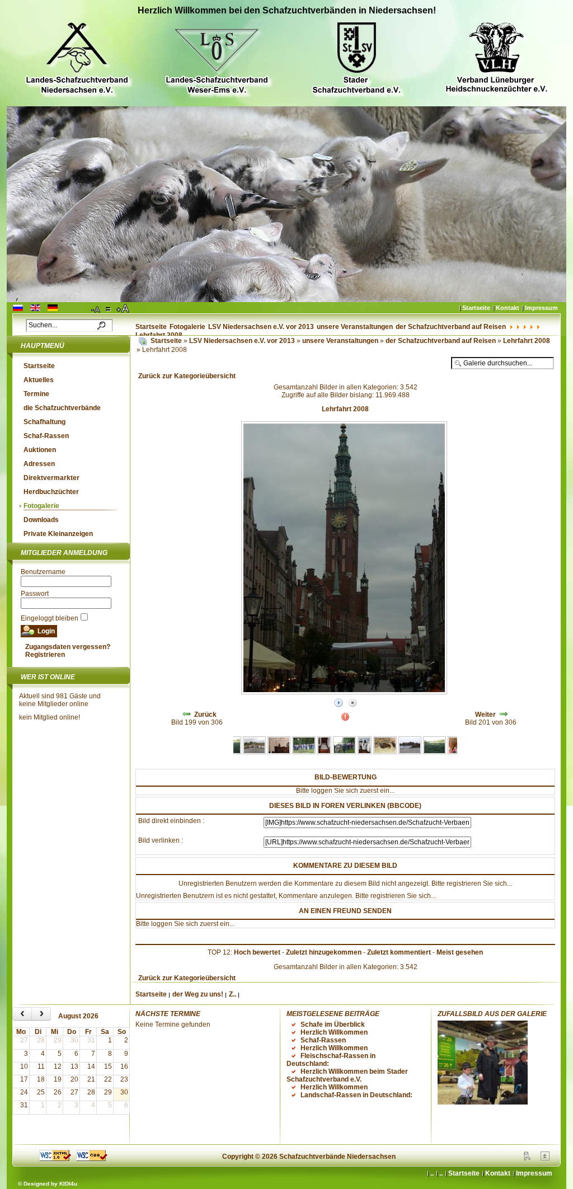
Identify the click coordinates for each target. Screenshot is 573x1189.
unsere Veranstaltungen (355, 327)
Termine (36, 394)
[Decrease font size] (96, 308)
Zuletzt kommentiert (399, 952)
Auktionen (40, 450)
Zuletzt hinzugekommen (323, 952)
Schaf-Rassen (46, 436)
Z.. (232, 994)
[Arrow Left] (186, 714)
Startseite (476, 307)
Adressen (39, 464)
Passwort (35, 594)
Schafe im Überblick (332, 1024)
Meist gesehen (459, 952)
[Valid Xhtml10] (55, 1159)
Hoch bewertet (257, 952)
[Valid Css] (91, 1159)
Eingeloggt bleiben (49, 618)
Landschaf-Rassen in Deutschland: (356, 1095)
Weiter (485, 714)
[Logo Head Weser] (216, 60)
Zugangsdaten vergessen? (67, 647)
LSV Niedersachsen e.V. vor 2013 (261, 327)
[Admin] (527, 1158)
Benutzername (43, 572)
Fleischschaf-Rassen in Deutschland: (330, 1060)
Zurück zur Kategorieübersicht (187, 376)
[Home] (143, 341)
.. (441, 1173)
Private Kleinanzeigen (58, 534)
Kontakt (507, 307)
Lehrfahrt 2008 (526, 341)
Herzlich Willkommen (334, 1032)
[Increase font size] (123, 308)
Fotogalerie (187, 327)
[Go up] (545, 1158)
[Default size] (109, 308)
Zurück (205, 714)
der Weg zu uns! (197, 994)
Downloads (41, 520)
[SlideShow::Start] (338, 703)
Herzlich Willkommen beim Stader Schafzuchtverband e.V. (347, 1075)
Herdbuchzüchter (51, 492)
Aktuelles (39, 380)
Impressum (541, 307)
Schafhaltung (44, 422)
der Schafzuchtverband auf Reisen (451, 327)
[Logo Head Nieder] (77, 60)
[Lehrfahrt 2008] (254, 752)
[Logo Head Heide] (496, 59)
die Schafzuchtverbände (62, 408)
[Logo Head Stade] (356, 60)
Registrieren (45, 655)
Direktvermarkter (51, 478)
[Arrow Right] (503, 714)
